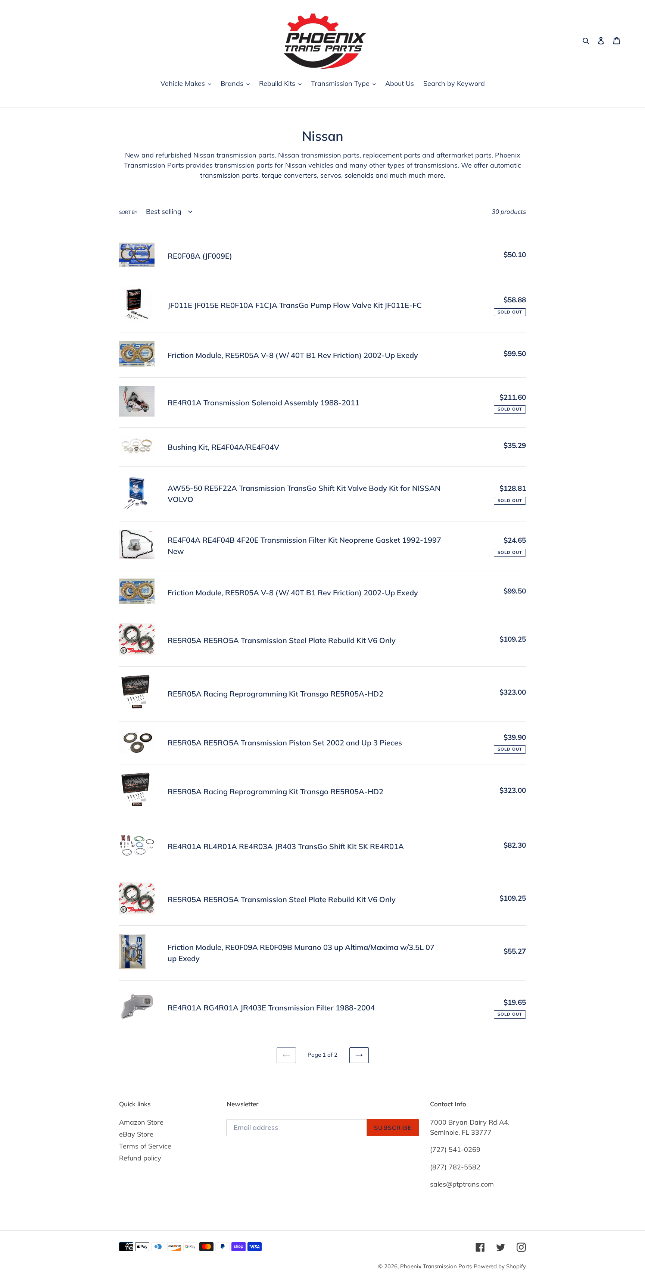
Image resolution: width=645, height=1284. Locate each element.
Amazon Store (141, 1122)
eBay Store (136, 1134)
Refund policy (140, 1158)
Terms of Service (145, 1146)
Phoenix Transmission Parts (436, 1266)
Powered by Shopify (500, 1266)
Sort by (128, 212)
